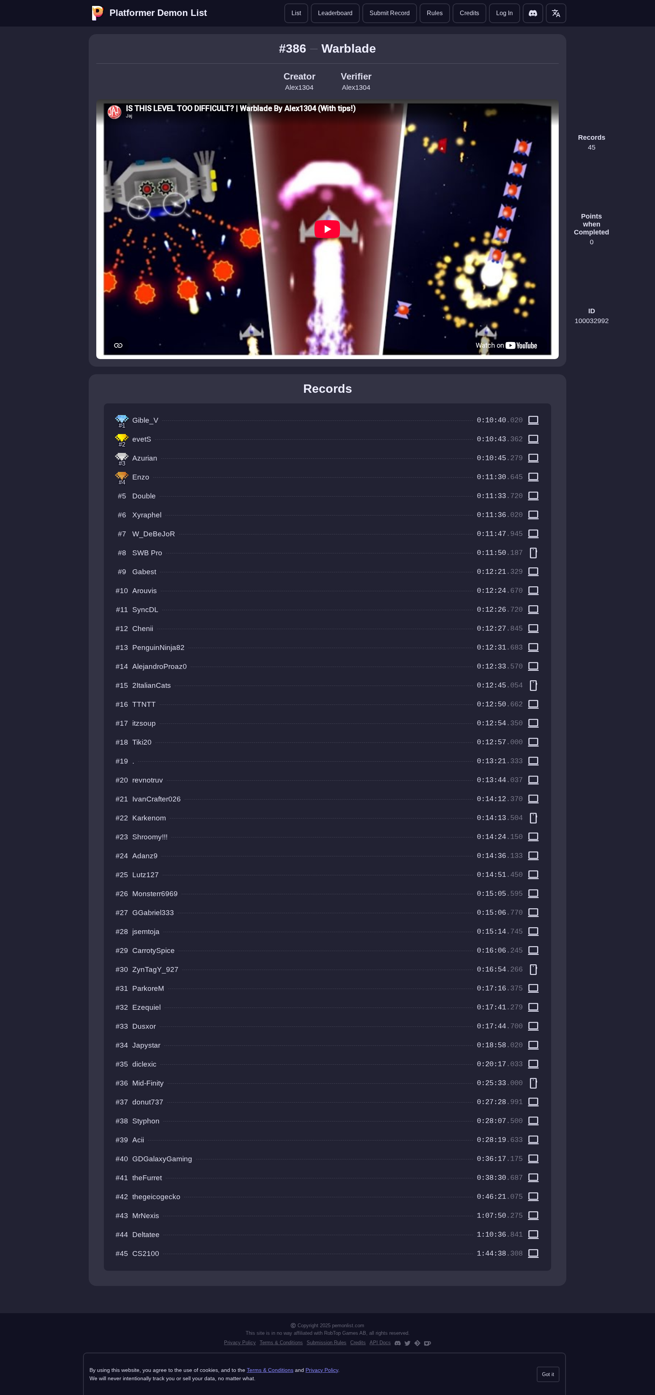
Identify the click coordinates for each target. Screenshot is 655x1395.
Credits (469, 13)
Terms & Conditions (281, 1342)
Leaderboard (335, 13)
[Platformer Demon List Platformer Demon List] (98, 13)
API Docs (380, 1342)
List (296, 13)
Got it (548, 1374)
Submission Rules (326, 1342)
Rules (435, 13)
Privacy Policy (240, 1342)
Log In (504, 13)
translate (556, 13)
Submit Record (390, 13)
